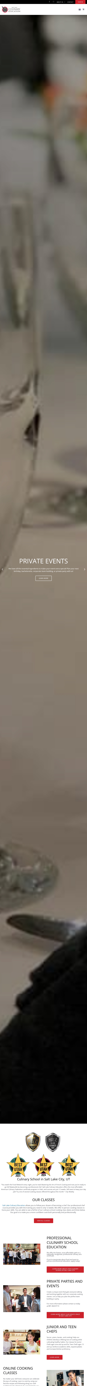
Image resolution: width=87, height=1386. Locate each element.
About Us (60, 2)
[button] (79, 9)
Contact (70, 2)
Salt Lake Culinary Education (13, 1205)
